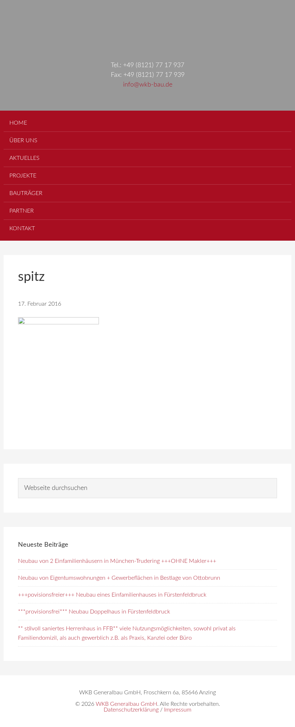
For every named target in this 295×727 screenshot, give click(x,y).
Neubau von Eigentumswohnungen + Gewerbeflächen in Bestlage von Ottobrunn (119, 578)
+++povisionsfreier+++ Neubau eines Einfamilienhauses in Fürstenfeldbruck (112, 595)
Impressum (177, 710)
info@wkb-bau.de (147, 85)
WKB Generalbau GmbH (147, 23)
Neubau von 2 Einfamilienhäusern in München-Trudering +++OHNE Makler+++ (117, 561)
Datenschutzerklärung (131, 710)
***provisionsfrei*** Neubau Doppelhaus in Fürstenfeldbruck (94, 612)
